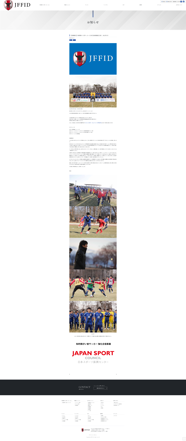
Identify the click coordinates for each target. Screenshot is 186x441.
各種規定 (89, 406)
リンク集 (89, 410)
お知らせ (71, 40)
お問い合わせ (116, 402)
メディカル (159, 4)
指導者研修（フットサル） (104, 419)
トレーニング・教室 (65, 419)
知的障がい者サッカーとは (44, 4)
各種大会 (63, 418)
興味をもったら (67, 4)
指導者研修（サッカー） (104, 418)
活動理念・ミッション (91, 402)
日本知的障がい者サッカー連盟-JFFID (17, 5)
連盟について (90, 405)
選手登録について (116, 405)
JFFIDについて (179, 4)
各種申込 (89, 409)
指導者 (141, 4)
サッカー (86, 4)
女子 (123, 4)
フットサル (106, 4)
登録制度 (76, 405)
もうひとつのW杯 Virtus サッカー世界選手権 (93, 122)
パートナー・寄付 (77, 402)
